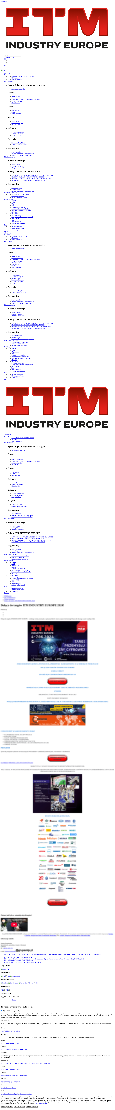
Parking (14, 205)
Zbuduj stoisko (16, 103)
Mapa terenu (15, 204)
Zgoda (5, 1011)
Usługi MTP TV (16, 135)
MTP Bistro (15, 213)
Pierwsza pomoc (16, 221)
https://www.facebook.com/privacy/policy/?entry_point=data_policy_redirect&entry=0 (25, 1063)
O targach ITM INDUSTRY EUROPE (23, 76)
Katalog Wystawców (17, 166)
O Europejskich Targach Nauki (20, 194)
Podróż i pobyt (8, 199)
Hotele (13, 112)
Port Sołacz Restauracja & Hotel (21, 209)
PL (5, 59)
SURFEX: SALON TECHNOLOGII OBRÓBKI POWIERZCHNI (31, 178)
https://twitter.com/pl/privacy (9, 1088)
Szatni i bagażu (16, 189)
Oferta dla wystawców (18, 196)
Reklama (33, 954)
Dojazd (14, 201)
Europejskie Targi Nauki (11, 192)
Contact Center (16, 121)
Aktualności (7, 73)
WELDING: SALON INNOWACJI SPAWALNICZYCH (28, 180)
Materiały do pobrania (18, 228)
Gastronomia (15, 110)
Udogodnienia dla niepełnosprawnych (22, 217)
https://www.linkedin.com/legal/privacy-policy (14, 1049)
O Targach (7, 75)
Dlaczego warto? (16, 164)
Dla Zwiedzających (9, 157)
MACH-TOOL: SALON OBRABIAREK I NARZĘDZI (28, 177)
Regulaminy (44, 954)
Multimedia (15, 78)
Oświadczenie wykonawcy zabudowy (22, 155)
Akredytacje (15, 230)
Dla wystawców (16, 152)
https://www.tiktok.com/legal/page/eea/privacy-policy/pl (16, 1094)
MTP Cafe (14, 212)
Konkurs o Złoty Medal (18, 143)
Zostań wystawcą (16, 96)
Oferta (28, 954)
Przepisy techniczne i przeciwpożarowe (23, 153)
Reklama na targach (17, 123)
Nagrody (38, 954)
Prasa (5, 225)
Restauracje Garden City (18, 207)
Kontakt (6, 231)
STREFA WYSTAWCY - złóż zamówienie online (26, 99)
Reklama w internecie (18, 132)
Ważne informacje (65, 954)
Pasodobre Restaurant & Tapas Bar (21, 210)
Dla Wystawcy (8, 81)
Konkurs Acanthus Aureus (19, 144)
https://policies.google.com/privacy (10, 1031)
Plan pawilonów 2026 (18, 168)
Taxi (13, 220)
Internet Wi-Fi (15, 218)
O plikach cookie (22, 1011)
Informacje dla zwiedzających (20, 197)
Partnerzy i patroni (17, 79)
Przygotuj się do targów (18, 89)
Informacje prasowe (17, 226)
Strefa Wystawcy (9, 57)
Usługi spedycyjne (17, 101)
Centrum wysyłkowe (17, 133)
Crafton (14, 1000)
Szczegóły (12, 1011)
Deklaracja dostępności (18, 223)
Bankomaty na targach (18, 215)
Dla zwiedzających (17, 188)
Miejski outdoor (16, 124)
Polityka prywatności (42, 1103)
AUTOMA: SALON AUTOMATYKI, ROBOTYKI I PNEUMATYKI (32, 175)
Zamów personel (16, 113)
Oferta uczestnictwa (17, 98)
